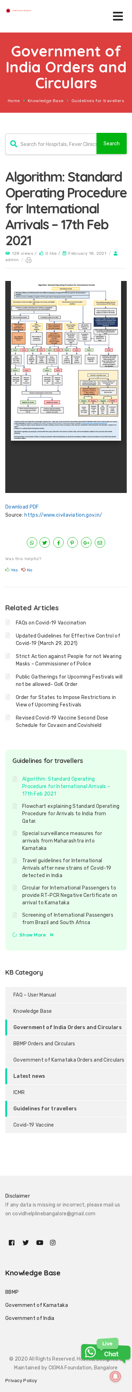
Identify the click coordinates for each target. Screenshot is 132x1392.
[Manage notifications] (115, 1376)
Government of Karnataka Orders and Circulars (68, 1060)
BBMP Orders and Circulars (44, 1044)
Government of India (30, 1318)
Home (14, 100)
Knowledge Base (46, 100)
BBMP (12, 1292)
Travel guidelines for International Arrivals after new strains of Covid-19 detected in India (66, 868)
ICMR (19, 1092)
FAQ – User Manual (34, 995)
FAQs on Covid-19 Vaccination (51, 623)
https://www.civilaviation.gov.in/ (63, 515)
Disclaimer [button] (17, 1196)
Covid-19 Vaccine (33, 1125)
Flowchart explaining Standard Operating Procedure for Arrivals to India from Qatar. (71, 813)
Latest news (29, 1076)
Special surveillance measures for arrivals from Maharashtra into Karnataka (62, 840)
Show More (32, 935)
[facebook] (58, 543)
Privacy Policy (21, 1380)
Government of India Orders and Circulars (67, 1027)
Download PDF (22, 507)
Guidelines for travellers (97, 100)
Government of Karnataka (36, 1305)
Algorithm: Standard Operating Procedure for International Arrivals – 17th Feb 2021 (66, 786)
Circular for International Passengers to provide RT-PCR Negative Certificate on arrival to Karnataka (69, 895)
